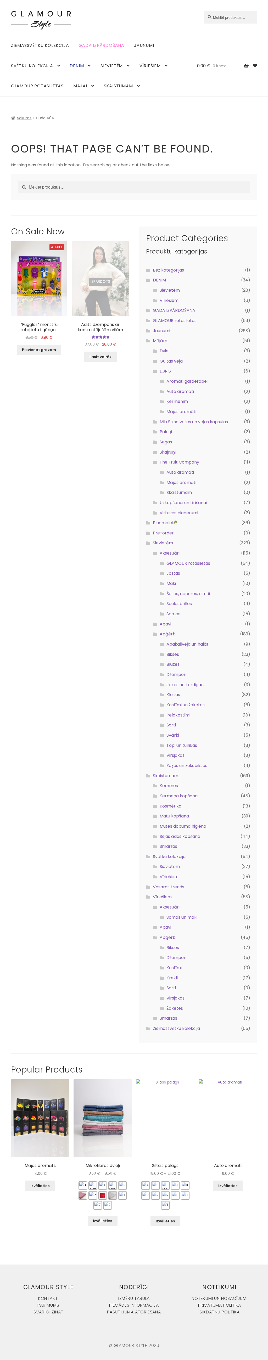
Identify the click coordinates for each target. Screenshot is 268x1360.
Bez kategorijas (168, 270)
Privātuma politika (219, 1305)
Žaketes (174, 1008)
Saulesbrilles (179, 604)
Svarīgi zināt (48, 1312)
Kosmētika (170, 806)
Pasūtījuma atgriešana (134, 1312)
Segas (166, 442)
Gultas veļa (171, 361)
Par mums (48, 1305)
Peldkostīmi (178, 715)
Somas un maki (181, 917)
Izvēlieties (40, 1185)
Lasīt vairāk (100, 356)
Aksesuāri (170, 553)
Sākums (24, 118)
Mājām (160, 341)
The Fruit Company (179, 462)
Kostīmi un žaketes (185, 705)
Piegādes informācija (134, 1305)
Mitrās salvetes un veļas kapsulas (194, 422)
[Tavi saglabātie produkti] (255, 66)
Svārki (172, 735)
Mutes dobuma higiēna (183, 826)
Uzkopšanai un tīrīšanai (183, 503)
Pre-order (163, 533)
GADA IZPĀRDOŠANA (101, 45)
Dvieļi (165, 351)
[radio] (83, 1185)
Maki (171, 583)
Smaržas (168, 846)
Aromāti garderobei (187, 381)
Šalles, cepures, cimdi (188, 594)
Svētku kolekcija (32, 66)
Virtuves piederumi (179, 513)
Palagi (166, 432)
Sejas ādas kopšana (180, 836)
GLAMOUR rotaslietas (37, 86)
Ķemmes (169, 786)
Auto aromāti (180, 391)
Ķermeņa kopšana (179, 796)
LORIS (165, 371)
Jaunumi (144, 45)
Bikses (172, 654)
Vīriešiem (150, 66)
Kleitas (173, 695)
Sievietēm (111, 66)
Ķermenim (177, 401)
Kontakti (48, 1298)
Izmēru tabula (134, 1298)
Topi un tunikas (181, 745)
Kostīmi (174, 968)
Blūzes (173, 664)
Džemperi (176, 674)
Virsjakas (175, 755)
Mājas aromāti (181, 412)
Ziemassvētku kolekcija (40, 45)
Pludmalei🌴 (165, 523)
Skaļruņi (168, 452)
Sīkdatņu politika (220, 1312)
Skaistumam (118, 86)
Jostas (173, 573)
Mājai (80, 86)
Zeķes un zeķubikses (186, 766)
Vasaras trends (168, 887)
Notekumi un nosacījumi (220, 1298)
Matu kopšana (174, 816)
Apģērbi (168, 634)
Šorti (171, 725)
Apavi (165, 624)
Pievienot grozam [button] (39, 349)
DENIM (77, 66)
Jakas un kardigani (185, 685)
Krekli (172, 978)
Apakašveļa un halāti (187, 644)
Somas (173, 614)
